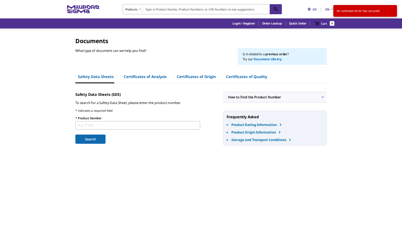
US (315, 9)
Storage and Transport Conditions (258, 139)
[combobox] (202, 9)
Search (90, 139)
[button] (243, 23)
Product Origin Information (253, 132)
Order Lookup (272, 23)
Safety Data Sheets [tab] (96, 76)
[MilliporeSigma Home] (83, 9)
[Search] (276, 9)
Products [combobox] (131, 9)
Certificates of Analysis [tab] (145, 76)
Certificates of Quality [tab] (246, 76)
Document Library (267, 59)
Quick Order (297, 23)
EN (327, 9)
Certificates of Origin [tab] (196, 76)
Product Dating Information (254, 124)
